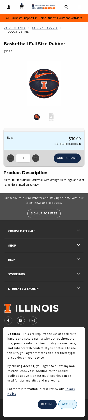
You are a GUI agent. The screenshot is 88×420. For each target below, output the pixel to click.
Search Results (45, 27)
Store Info (16, 274)
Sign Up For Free (44, 213)
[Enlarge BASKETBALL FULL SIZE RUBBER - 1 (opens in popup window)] (36, 117)
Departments (14, 27)
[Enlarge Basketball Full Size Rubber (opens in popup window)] (44, 83)
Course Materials (21, 231)
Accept (68, 404)
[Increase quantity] (35, 158)
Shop (12, 245)
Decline (47, 404)
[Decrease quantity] (10, 158)
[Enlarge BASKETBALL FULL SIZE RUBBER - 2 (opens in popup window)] (51, 117)
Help (11, 260)
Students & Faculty (23, 289)
